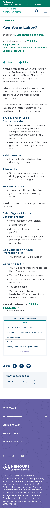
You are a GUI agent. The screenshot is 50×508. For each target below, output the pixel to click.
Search (36, 11)
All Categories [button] (11, 433)
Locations (37, 4)
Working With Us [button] (12, 416)
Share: (6, 366)
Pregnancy (28, 382)
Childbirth (12, 382)
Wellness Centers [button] (13, 442)
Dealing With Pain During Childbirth (22, 347)
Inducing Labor (13, 337)
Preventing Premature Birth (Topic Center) (25, 332)
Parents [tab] (25, 323)
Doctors (28, 4)
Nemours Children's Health (13, 4)
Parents (9, 20)
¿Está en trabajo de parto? (29, 35)
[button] (8, 62)
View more (25, 352)
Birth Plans (11, 342)
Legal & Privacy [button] (11, 425)
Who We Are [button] (9, 408)
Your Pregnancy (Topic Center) (20, 327)
